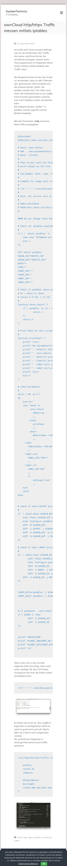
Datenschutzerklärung (28, 863)
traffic (16, 841)
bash (20, 837)
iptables (37, 837)
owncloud (47, 837)
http (25, 837)
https (30, 837)
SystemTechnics (16, 11)
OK (44, 864)
